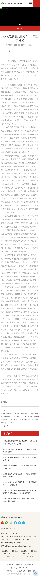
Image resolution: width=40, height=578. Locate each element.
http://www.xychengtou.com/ (18, 546)
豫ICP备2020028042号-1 (20, 568)
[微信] (6, 522)
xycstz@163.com (13, 543)
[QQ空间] (19, 522)
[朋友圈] (11, 522)
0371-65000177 (12, 533)
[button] (19, 24)
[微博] (2, 522)
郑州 (25, 571)
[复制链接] (23, 522)
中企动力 (19, 571)
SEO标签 (31, 571)
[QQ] (15, 522)
